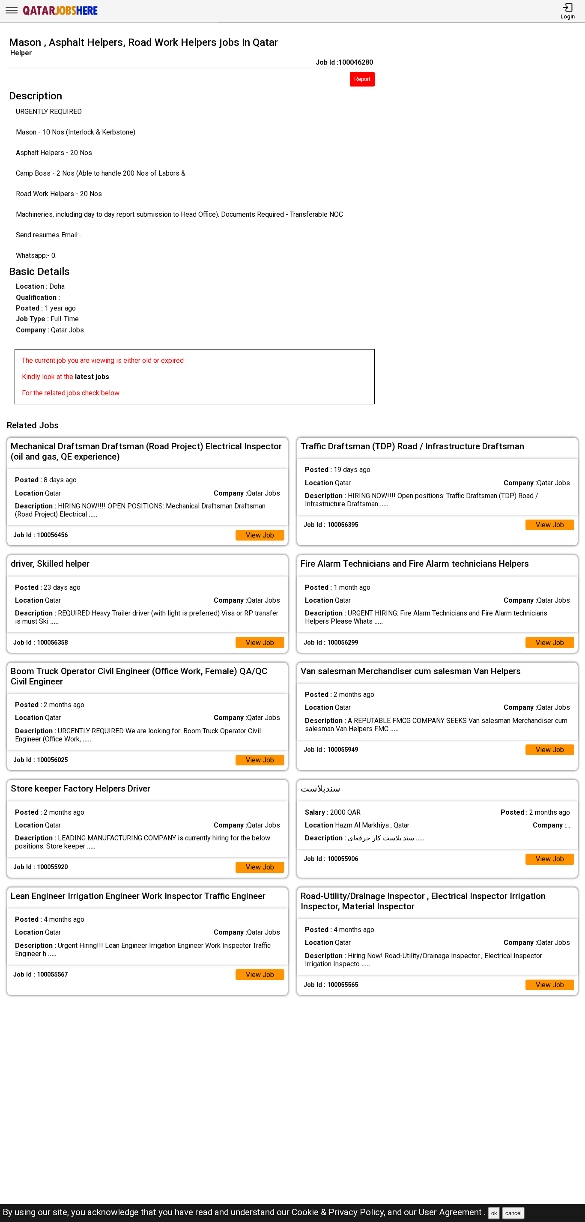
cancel (513, 1213)
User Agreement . (452, 1212)
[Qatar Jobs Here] (60, 14)
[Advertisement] (487, 223)
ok (494, 1213)
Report (362, 79)
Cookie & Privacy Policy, (340, 1212)
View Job (260, 535)
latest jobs (92, 377)
